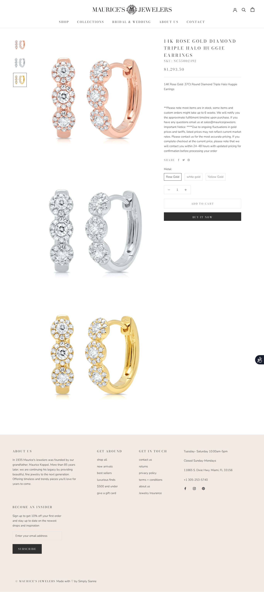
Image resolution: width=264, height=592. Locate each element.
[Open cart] (252, 9)
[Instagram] (194, 488)
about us (144, 486)
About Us (169, 22)
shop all (102, 460)
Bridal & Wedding (131, 22)
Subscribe (27, 549)
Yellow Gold (215, 177)
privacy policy (148, 473)
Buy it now (202, 217)
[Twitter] (183, 160)
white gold (193, 177)
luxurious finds (106, 480)
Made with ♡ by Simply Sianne (76, 581)
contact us (145, 460)
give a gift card (106, 493)
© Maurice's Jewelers (35, 581)
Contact (196, 22)
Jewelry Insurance (150, 493)
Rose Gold (172, 177)
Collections (90, 22)
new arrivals (105, 466)
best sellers (104, 473)
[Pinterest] (188, 160)
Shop (64, 22)
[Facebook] (178, 160)
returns (143, 466)
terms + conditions (150, 480)
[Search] (244, 10)
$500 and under (107, 486)
